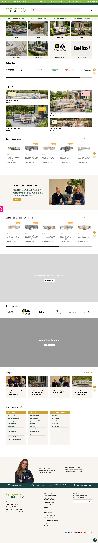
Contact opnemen (48, 512)
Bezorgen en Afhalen (49, 505)
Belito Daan (55, 423)
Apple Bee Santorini (35, 421)
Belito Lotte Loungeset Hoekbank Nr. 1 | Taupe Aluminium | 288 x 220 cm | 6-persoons (66, 237)
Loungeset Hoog (12, 423)
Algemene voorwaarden (50, 495)
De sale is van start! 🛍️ (38, 1)
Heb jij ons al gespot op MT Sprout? (59, 391)
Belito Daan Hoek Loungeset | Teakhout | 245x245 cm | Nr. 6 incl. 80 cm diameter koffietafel (84, 237)
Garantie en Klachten (49, 515)
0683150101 (48, 472)
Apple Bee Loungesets (13, 418)
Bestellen (46, 507)
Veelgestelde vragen (49, 502)
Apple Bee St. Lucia (34, 431)
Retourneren (47, 525)
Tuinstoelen (35, 16)
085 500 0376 (52, 470)
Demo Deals (11, 426)
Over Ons (46, 528)
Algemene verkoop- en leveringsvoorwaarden (49, 499)
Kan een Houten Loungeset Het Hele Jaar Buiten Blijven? (81, 392)
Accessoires (59, 16)
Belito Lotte (54, 415)
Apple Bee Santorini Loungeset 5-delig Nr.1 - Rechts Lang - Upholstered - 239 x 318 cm (13, 158)
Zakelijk (45, 523)
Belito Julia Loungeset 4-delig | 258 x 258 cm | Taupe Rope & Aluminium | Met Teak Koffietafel (48, 158)
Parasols (67, 16)
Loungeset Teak (12, 434)
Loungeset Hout (12, 436)
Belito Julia (54, 421)
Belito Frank (55, 429)
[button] (91, 9)
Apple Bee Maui (33, 429)
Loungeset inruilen (48, 517)
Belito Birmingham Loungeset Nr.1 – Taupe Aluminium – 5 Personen (84, 157)
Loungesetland (12, 538)
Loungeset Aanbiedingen (14, 439)
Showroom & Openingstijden (13, 4)
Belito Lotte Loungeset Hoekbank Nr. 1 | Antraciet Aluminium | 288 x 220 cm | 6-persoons (31, 158)
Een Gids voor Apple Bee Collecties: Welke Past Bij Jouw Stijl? (37, 392)
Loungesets (9, 16)
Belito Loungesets (12, 421)
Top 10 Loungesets (12, 415)
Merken (50, 16)
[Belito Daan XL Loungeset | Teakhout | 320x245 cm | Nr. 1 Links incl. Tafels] (49, 227)
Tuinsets (17, 16)
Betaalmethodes (48, 510)
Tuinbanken (44, 16)
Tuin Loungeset (12, 429)
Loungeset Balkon (12, 442)
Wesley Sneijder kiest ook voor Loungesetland (15, 392)
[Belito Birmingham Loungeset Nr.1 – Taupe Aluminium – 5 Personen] (84, 148)
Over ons (81, 16)
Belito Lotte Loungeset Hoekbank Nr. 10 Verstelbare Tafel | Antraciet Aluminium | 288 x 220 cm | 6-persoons (66, 159)
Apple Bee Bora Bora (35, 423)
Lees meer (17, 199)
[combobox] (55, 10)
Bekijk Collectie (49, 280)
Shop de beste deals (19, 1)
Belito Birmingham (56, 426)
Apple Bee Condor (34, 415)
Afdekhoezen (74, 16)
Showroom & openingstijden (51, 520)
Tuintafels (25, 16)
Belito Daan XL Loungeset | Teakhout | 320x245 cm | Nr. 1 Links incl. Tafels (49, 236)
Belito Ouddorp (55, 418)
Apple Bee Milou (34, 434)
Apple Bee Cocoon (34, 418)
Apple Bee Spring (34, 426)
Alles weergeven (88, 139)
